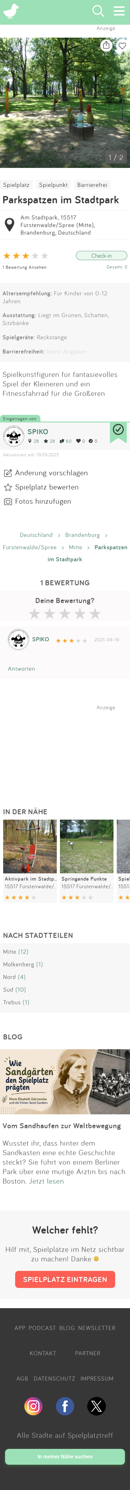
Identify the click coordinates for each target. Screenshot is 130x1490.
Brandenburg (82, 535)
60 (69, 441)
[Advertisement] (68, 750)
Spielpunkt (53, 184)
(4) (22, 977)
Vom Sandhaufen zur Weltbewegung (62, 1125)
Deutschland (36, 535)
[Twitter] (96, 1413)
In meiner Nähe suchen (65, 1456)
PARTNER (87, 1353)
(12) (23, 951)
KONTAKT (43, 1353)
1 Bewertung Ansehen (25, 267)
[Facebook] (65, 1413)
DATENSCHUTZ (54, 1378)
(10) (20, 989)
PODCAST (42, 1328)
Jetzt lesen (46, 1180)
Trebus (12, 1002)
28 (36, 441)
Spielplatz (16, 184)
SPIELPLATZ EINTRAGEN (65, 1279)
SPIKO (38, 431)
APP (20, 1328)
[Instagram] (33, 1413)
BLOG (67, 1328)
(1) (39, 964)
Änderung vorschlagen (51, 472)
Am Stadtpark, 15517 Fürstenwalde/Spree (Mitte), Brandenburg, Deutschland (58, 224)
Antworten (21, 668)
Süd (8, 989)
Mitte (75, 547)
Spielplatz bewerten (47, 486)
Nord (9, 977)
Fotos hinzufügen (43, 501)
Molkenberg (18, 964)
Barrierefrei (92, 184)
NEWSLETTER (96, 1328)
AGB (22, 1378)
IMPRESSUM (97, 1378)
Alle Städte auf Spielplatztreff (65, 1435)
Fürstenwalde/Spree (30, 547)
